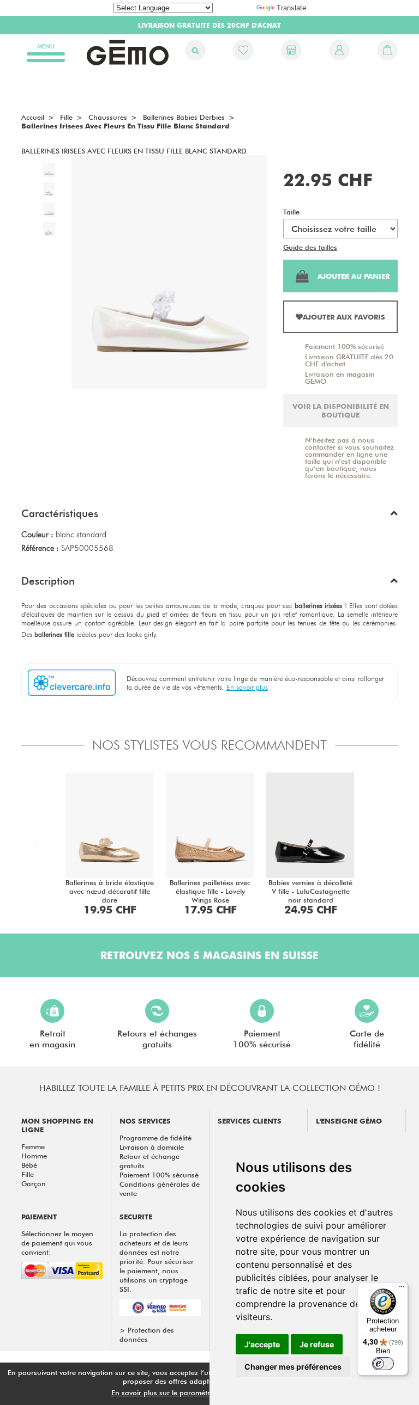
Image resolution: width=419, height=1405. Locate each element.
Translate (291, 8)
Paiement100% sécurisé (262, 1039)
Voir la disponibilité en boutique (340, 410)
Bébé (29, 1165)
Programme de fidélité (155, 1137)
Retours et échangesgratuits (157, 1039)
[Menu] (401, 1289)
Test (345, 247)
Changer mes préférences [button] (293, 1366)
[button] (209, 516)
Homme (34, 1155)
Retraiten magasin (52, 1039)
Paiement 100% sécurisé (344, 346)
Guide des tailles (310, 247)
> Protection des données (146, 1334)
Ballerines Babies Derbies (184, 117)
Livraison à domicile (151, 1147)
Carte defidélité (367, 1039)
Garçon (33, 1183)
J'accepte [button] (262, 1344)
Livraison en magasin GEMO (340, 377)
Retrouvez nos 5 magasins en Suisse (209, 955)
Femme (33, 1146)
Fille (27, 1174)
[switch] (383, 1363)
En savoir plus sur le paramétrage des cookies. (188, 1392)
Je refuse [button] (317, 1344)
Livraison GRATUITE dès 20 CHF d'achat (349, 360)
